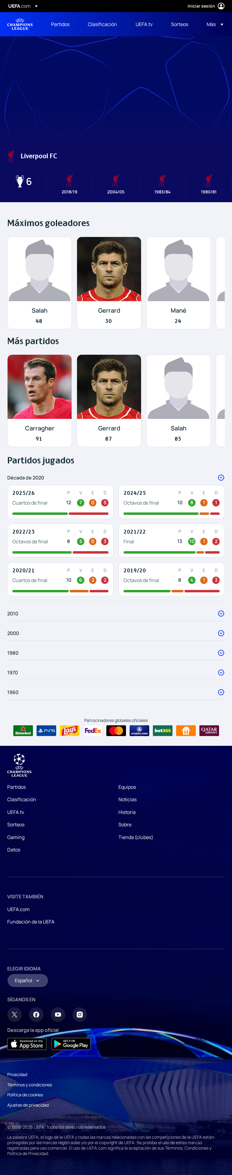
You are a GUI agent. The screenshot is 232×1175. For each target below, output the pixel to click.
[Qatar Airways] (209, 730)
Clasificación (21, 799)
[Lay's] (69, 730)
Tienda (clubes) (135, 837)
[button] (213, 24)
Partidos (16, 787)
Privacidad (17, 1074)
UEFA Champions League (20, 24)
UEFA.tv (15, 812)
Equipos (127, 787)
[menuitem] (62, 24)
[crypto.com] (139, 730)
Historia (127, 812)
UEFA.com (18, 909)
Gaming (15, 837)
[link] (60, 24)
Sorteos (15, 824)
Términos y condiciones (29, 1085)
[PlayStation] (46, 730)
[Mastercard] (116, 730)
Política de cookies (25, 1095)
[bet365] (162, 730)
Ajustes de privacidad (28, 1105)
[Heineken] (23, 730)
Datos (13, 849)
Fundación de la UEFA (30, 921)
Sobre (124, 824)
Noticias (127, 799)
